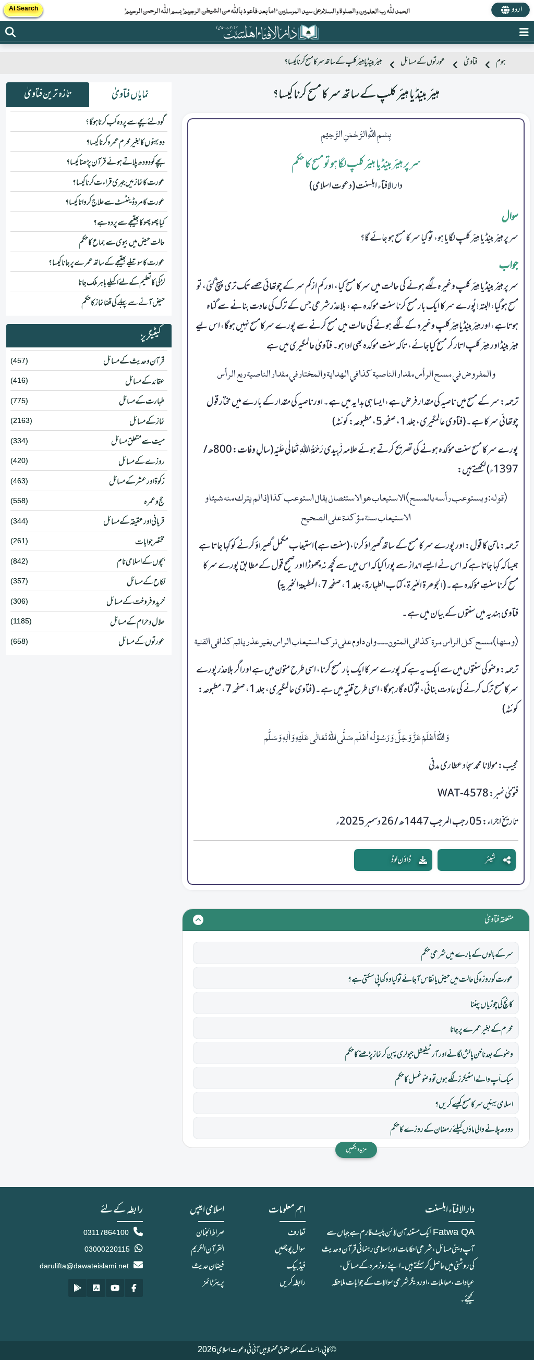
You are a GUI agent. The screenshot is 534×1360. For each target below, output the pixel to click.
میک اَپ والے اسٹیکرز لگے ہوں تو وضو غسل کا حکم (454, 1080)
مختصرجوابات (150, 542)
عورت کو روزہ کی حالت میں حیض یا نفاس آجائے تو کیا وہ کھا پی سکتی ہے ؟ (430, 980)
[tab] (130, 95)
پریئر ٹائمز (213, 1283)
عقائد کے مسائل (145, 382)
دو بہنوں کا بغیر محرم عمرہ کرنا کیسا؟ (125, 143)
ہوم (501, 62)
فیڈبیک (296, 1266)
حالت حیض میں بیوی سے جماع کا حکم (122, 243)
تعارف (297, 1233)
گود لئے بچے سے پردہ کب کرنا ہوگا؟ (125, 122)
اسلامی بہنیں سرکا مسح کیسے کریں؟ (474, 1105)
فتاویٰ (470, 62)
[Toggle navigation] (524, 32)
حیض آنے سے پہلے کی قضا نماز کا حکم (123, 303)
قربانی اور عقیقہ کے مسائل (134, 522)
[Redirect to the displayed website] (10, 32)
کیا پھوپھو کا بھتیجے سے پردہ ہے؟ (129, 223)
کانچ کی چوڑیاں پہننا (491, 1005)
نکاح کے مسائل (146, 582)
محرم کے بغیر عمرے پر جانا (481, 1030)
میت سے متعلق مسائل (138, 442)
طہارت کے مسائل (142, 401)
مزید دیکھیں (356, 1149)
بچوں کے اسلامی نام (141, 562)
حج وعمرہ (154, 502)
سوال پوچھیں (290, 1249)
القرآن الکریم (207, 1249)
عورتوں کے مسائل (422, 62)
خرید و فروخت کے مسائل (135, 602)
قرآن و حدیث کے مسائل (134, 361)
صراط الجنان (210, 1233)
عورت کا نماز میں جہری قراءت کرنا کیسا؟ (118, 183)
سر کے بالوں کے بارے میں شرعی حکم (467, 955)
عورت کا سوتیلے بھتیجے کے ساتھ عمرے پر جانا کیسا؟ (106, 263)
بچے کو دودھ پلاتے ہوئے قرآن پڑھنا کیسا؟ (115, 162)
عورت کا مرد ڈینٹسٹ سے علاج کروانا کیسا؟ (115, 202)
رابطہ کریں (293, 1283)
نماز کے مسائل (147, 422)
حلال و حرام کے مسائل (137, 622)
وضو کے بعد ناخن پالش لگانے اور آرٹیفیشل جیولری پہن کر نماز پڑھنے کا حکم (429, 1055)
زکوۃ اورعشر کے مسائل (137, 482)
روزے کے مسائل (141, 462)
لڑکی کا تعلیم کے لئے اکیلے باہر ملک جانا (121, 283)
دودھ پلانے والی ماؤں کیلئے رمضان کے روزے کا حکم (451, 1130)
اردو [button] (517, 10)
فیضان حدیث (208, 1266)
